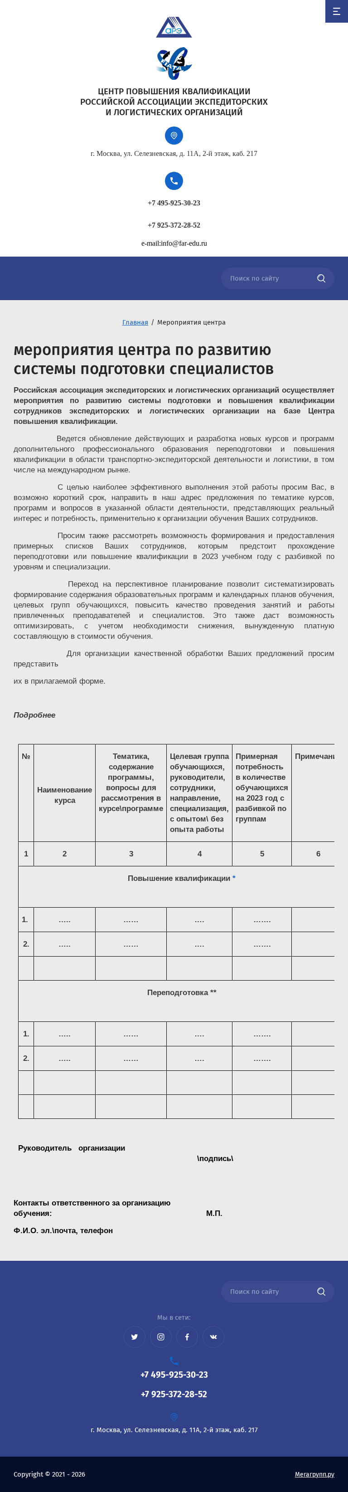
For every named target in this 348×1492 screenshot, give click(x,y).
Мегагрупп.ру (314, 1474)
